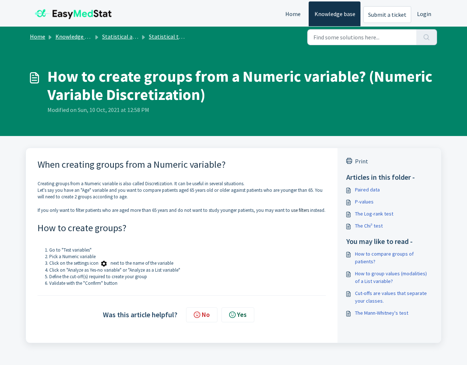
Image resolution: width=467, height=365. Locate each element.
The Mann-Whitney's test (381, 313)
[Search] (426, 37)
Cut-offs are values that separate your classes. (391, 297)
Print (361, 161)
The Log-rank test (374, 213)
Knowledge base (334, 14)
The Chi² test (369, 225)
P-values (364, 201)
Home (293, 14)
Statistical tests (169, 36)
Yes (242, 314)
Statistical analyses (126, 36)
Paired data (367, 189)
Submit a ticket (387, 14)
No (206, 314)
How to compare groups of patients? (384, 258)
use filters (300, 210)
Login (424, 14)
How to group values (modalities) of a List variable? (391, 277)
